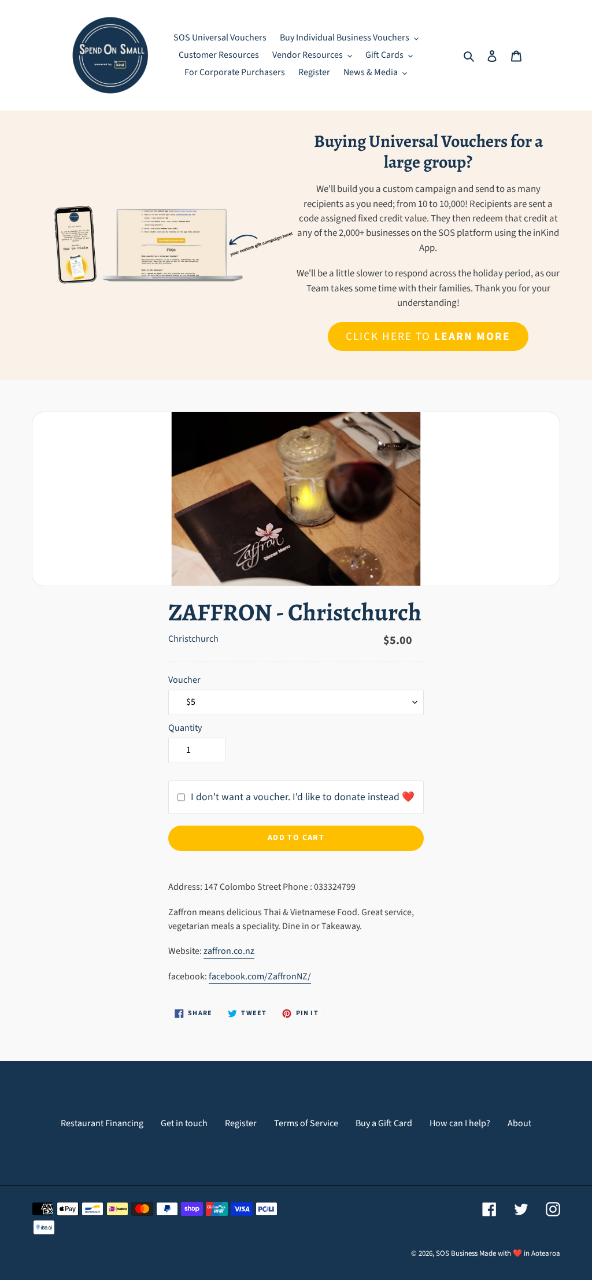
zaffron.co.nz (229, 951)
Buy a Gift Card (384, 1123)
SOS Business (457, 1253)
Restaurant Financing (102, 1123)
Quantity (185, 728)
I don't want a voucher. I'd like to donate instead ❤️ (303, 797)
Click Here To (428, 336)
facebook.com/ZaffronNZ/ (260, 976)
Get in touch (184, 1123)
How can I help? (460, 1123)
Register (241, 1123)
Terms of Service (306, 1123)
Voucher (184, 680)
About (519, 1123)
